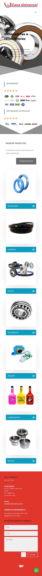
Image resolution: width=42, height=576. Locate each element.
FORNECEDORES (26, 161)
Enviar (33, 554)
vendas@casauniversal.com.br (13, 504)
